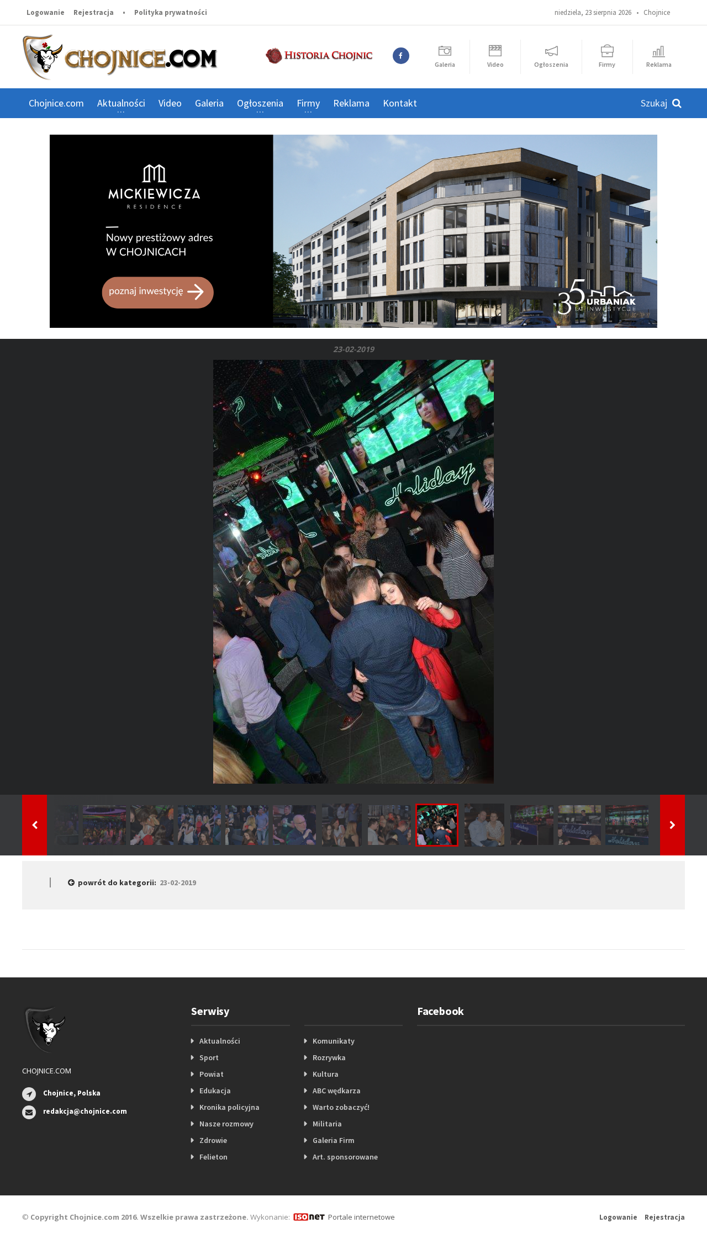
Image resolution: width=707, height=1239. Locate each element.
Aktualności (219, 1041)
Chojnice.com (56, 103)
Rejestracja (93, 12)
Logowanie (46, 12)
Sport (209, 1057)
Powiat (211, 1074)
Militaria (327, 1124)
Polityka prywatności (170, 12)
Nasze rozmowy (226, 1124)
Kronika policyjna (229, 1107)
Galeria (209, 103)
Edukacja (215, 1091)
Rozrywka (329, 1057)
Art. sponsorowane (345, 1157)
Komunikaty (334, 1041)
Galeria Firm (334, 1140)
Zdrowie (213, 1140)
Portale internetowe (361, 1217)
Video (170, 103)
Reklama (351, 103)
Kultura (326, 1074)
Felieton (213, 1157)
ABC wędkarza (337, 1091)
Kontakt (400, 103)
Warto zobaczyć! (341, 1107)
